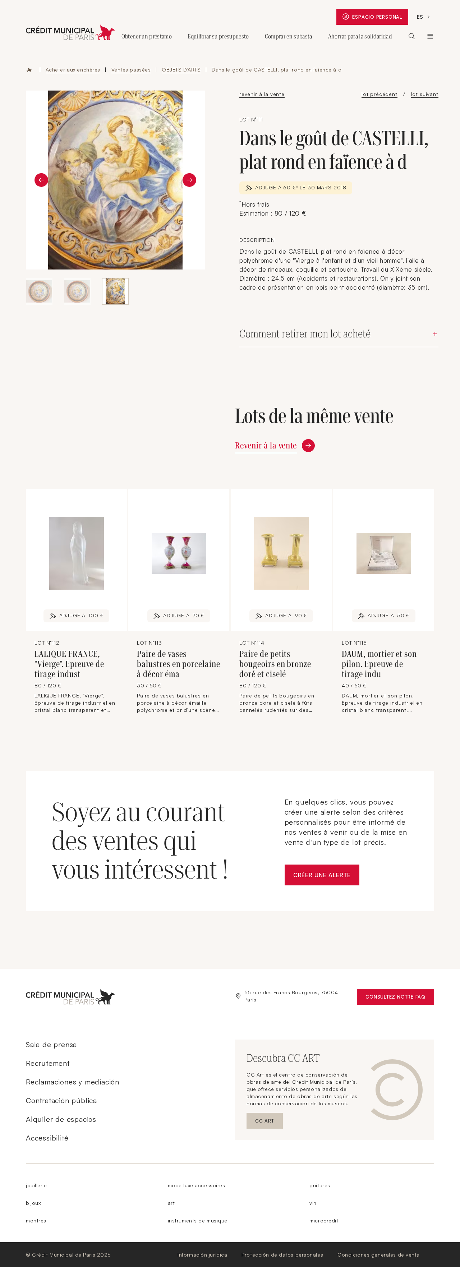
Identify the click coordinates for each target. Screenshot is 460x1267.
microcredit (323, 1220)
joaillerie (36, 1185)
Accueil (29, 69)
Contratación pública (61, 1100)
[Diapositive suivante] (189, 180)
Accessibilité (47, 1137)
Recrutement (48, 1063)
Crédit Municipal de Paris (430, 36)
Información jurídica (202, 1255)
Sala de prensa (51, 1044)
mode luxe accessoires (196, 1185)
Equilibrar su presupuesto (218, 36)
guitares (319, 1185)
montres (36, 1220)
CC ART (269, 1122)
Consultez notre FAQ (399, 998)
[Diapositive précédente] (41, 180)
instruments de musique (197, 1220)
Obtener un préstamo (146, 36)
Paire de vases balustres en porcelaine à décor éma (178, 664)
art (171, 1203)
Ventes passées (131, 69)
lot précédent (379, 94)
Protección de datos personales (282, 1255)
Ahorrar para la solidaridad (360, 36)
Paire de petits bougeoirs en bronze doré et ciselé (275, 664)
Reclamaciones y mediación (72, 1081)
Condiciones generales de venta (378, 1255)
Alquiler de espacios (61, 1119)
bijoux (33, 1203)
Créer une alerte (326, 877)
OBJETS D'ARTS (181, 69)
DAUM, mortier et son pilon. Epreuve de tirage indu (379, 664)
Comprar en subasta (288, 36)
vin (313, 1203)
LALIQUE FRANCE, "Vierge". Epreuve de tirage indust (69, 664)
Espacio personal (380, 18)
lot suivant (424, 94)
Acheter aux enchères (73, 69)
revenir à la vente (262, 94)
